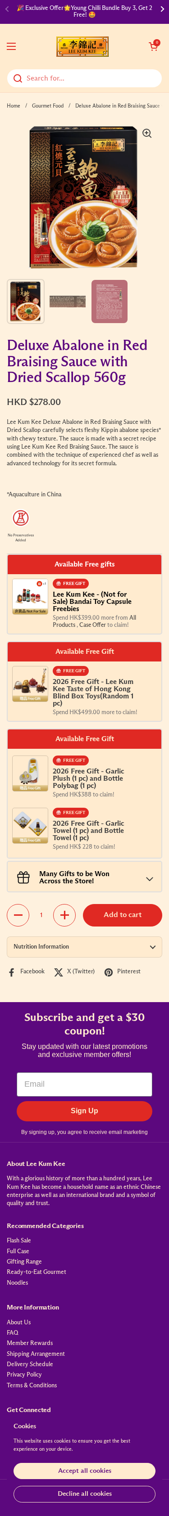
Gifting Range (24, 1262)
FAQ (12, 1333)
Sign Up (84, 1111)
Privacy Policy (24, 1375)
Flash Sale (19, 1241)
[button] (153, 46)
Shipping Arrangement (36, 1354)
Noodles (17, 1283)
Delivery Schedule (30, 1365)
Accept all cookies (84, 1470)
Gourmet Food (48, 105)
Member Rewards (30, 1343)
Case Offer (93, 625)
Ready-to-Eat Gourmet (36, 1272)
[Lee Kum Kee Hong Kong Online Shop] (82, 46)
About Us (19, 1323)
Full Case (18, 1252)
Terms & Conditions (32, 1386)
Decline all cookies (85, 1493)
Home (13, 105)
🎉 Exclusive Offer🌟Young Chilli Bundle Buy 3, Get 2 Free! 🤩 (84, 11)
